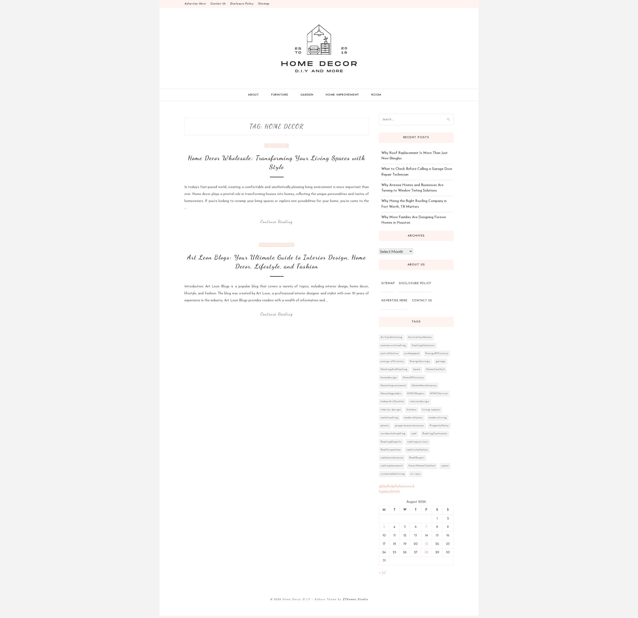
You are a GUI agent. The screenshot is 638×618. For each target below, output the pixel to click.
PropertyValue (439, 425)
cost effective (390, 353)
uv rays (415, 474)
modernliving (438, 417)
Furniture (279, 95)
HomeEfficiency (413, 377)
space (445, 465)
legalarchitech (389, 491)
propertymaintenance (409, 425)
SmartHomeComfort (421, 465)
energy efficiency (392, 361)
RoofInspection (391, 449)
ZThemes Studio (355, 599)
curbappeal (412, 353)
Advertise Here (195, 3)
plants (385, 425)
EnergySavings (420, 361)
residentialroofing (393, 433)
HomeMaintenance (424, 385)
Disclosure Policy (241, 3)
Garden (307, 95)
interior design (391, 409)
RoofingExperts (391, 441)
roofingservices (417, 441)
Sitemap (263, 3)
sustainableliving (393, 474)
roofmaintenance (392, 457)
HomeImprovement (393, 385)
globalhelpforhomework (396, 486)
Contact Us (218, 3)
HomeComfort (435, 369)
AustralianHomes (420, 337)
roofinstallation (417, 449)
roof (414, 433)
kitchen (411, 409)
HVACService (439, 393)
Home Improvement (342, 95)
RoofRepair (417, 457)
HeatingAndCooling (394, 369)
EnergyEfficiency (436, 353)
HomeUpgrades (391, 393)
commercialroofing (393, 345)
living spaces (431, 409)
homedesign (389, 377)
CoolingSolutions (423, 345)
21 (426, 544)
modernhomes (413, 417)
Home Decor (276, 145)
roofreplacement (392, 465)
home (416, 369)
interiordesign (419, 401)
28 (426, 552)
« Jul (382, 572)
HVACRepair (415, 393)
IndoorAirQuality (392, 401)
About (253, 95)
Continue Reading (276, 221)
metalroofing (389, 417)
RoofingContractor (434, 433)
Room (376, 95)
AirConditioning (391, 337)
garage (441, 361)
